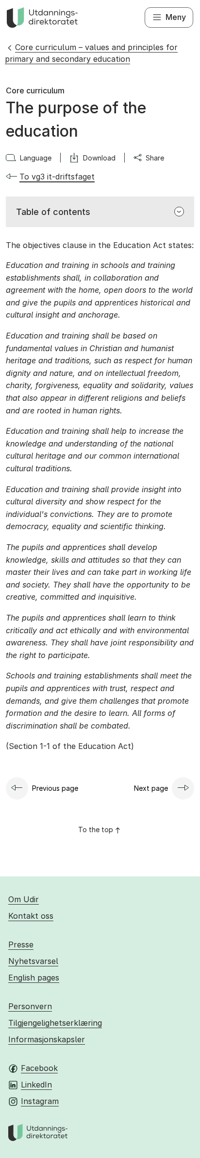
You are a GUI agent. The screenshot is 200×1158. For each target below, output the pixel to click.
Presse (20, 944)
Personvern (30, 1006)
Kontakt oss (30, 916)
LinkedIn (36, 1084)
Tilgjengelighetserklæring (55, 1023)
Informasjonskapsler (46, 1039)
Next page (151, 788)
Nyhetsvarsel (33, 961)
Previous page (55, 788)
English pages (33, 977)
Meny (176, 17)
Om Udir (23, 899)
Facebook (39, 1068)
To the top (95, 829)
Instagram (40, 1101)
